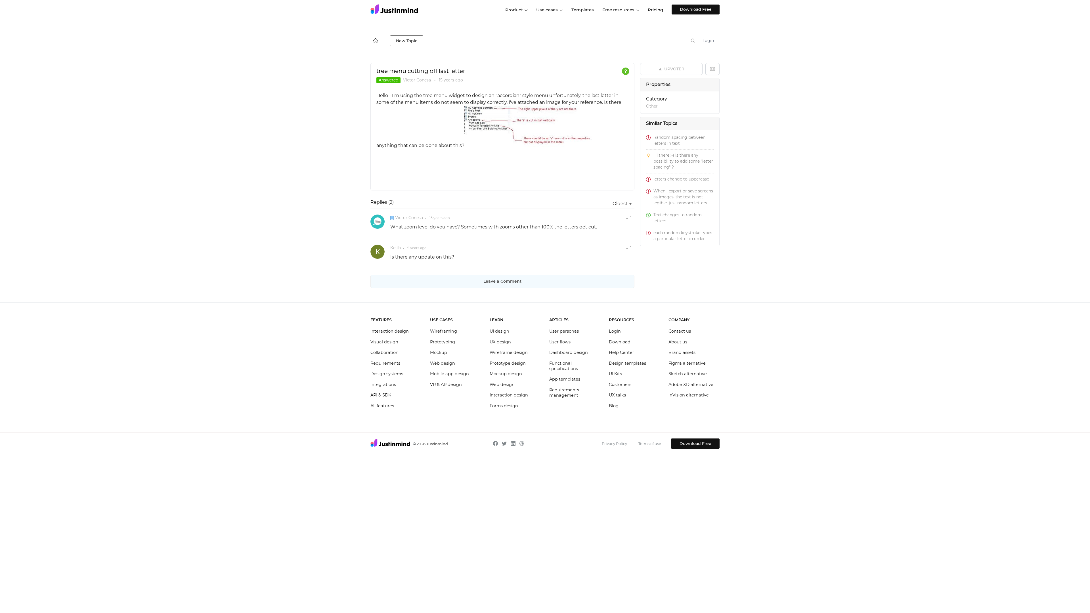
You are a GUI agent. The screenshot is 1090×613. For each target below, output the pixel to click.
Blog (614, 405)
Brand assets (681, 352)
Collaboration (384, 352)
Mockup (438, 352)
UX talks (617, 395)
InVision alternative (688, 395)
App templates (564, 379)
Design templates (627, 363)
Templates (582, 9)
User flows (560, 342)
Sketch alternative (687, 373)
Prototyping (442, 342)
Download (619, 342)
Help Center (621, 352)
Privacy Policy (614, 443)
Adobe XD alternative (690, 384)
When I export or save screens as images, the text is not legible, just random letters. (683, 196)
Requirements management (564, 392)
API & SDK (380, 395)
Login (708, 40)
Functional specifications (563, 366)
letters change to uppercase (681, 179)
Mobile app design (449, 373)
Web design (442, 363)
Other (652, 106)
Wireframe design (509, 352)
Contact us (679, 331)
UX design (500, 342)
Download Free (696, 9)
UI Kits (615, 373)
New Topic (406, 40)
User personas (564, 331)
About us (677, 342)
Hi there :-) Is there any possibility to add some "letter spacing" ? (683, 161)
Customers (620, 384)
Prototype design (508, 363)
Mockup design (506, 373)
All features (382, 405)
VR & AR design (446, 384)
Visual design (384, 342)
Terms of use (649, 443)
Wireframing (443, 331)
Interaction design (389, 331)
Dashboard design (568, 352)
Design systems (386, 373)
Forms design (504, 405)
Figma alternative (687, 363)
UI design (499, 331)
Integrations (383, 384)
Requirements (385, 363)
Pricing (655, 9)
